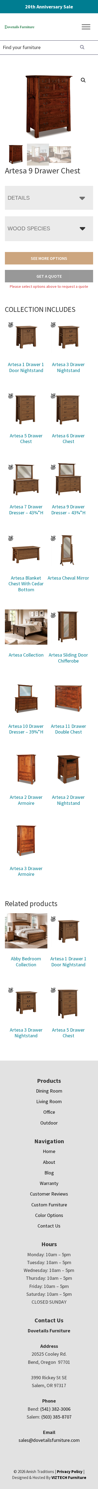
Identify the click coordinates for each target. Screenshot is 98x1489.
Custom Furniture (49, 1204)
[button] (83, 80)
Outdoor (49, 1123)
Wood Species (29, 228)
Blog (49, 1173)
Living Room (49, 1101)
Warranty (49, 1183)
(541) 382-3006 (55, 1409)
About (49, 1162)
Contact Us (49, 1226)
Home (49, 1151)
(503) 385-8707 (56, 1417)
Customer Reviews (49, 1194)
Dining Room (49, 1091)
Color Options (49, 1215)
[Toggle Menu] (86, 27)
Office (49, 1112)
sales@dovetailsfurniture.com (49, 1440)
